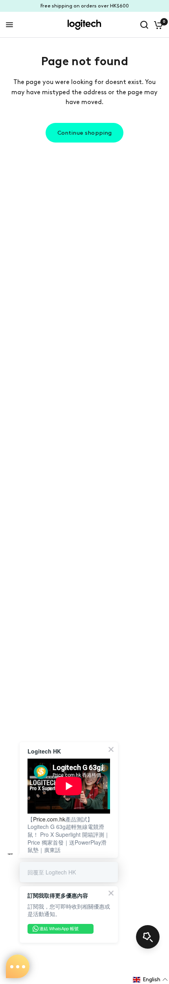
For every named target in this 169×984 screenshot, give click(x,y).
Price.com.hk (49, 819)
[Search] (144, 25)
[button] (150, 979)
